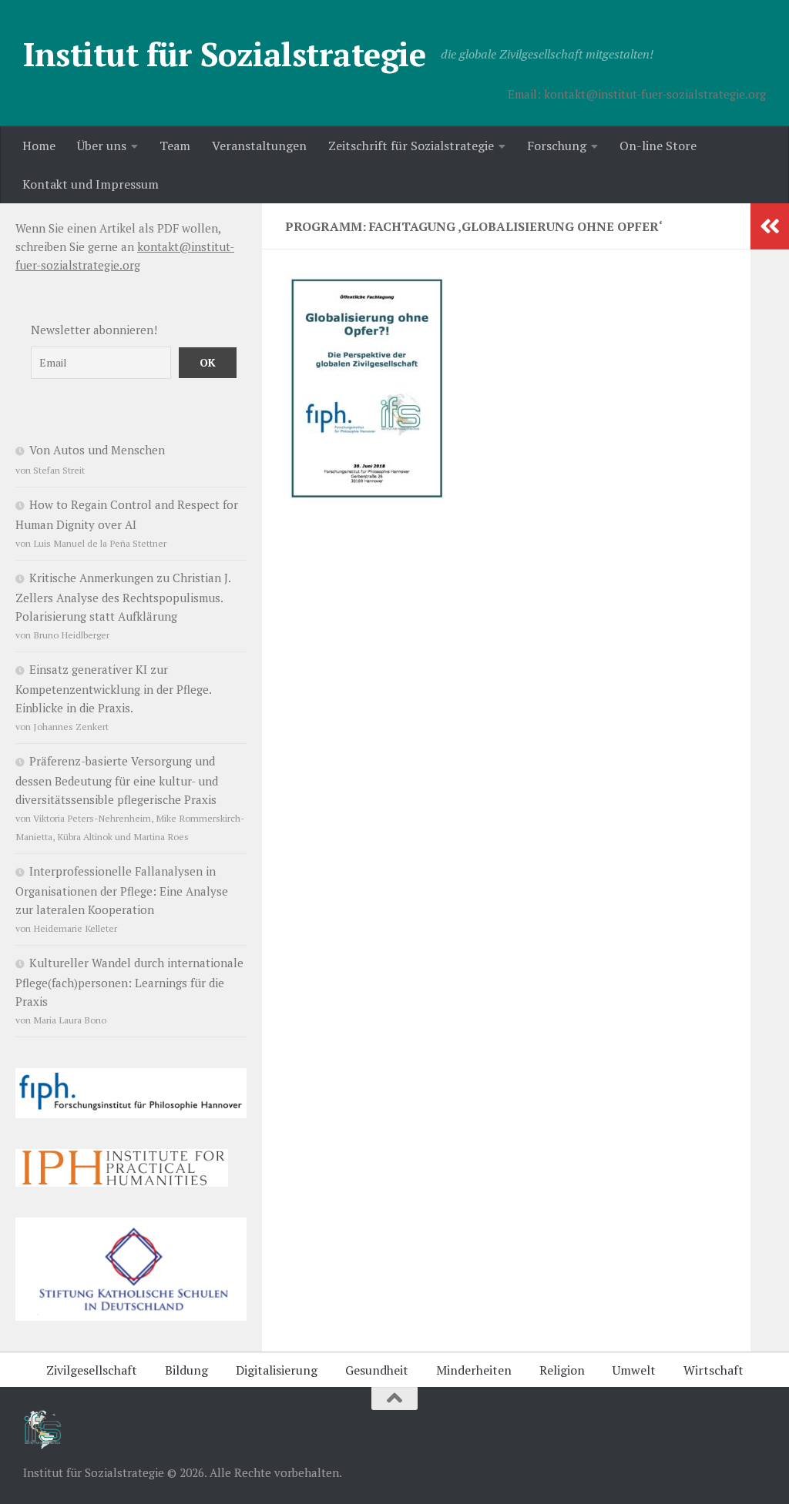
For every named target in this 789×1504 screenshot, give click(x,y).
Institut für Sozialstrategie (224, 53)
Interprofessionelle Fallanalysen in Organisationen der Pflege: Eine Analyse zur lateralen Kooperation (121, 890)
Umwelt (634, 1370)
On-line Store (658, 145)
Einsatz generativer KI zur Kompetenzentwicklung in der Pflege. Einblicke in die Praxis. (113, 688)
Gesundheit (376, 1370)
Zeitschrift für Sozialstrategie (411, 145)
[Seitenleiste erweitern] (769, 226)
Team (174, 145)
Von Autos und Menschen (97, 449)
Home (38, 145)
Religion (562, 1370)
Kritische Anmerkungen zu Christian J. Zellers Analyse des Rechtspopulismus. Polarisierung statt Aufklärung (122, 597)
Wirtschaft (713, 1370)
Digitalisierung (276, 1370)
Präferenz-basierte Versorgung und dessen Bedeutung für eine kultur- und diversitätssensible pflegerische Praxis (116, 780)
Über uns (101, 145)
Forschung (556, 145)
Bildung (186, 1370)
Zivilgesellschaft (91, 1370)
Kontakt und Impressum (90, 184)
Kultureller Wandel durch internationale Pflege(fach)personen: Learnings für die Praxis (129, 982)
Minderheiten (474, 1370)
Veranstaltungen (259, 145)
